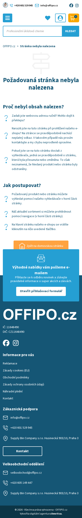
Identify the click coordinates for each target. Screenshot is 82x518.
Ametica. (56, 514)
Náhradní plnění (13, 391)
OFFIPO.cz (9, 46)
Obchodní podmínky (16, 377)
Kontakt (8, 398)
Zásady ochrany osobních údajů (23, 384)
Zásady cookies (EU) (16, 370)
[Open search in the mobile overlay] (41, 31)
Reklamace (10, 363)
